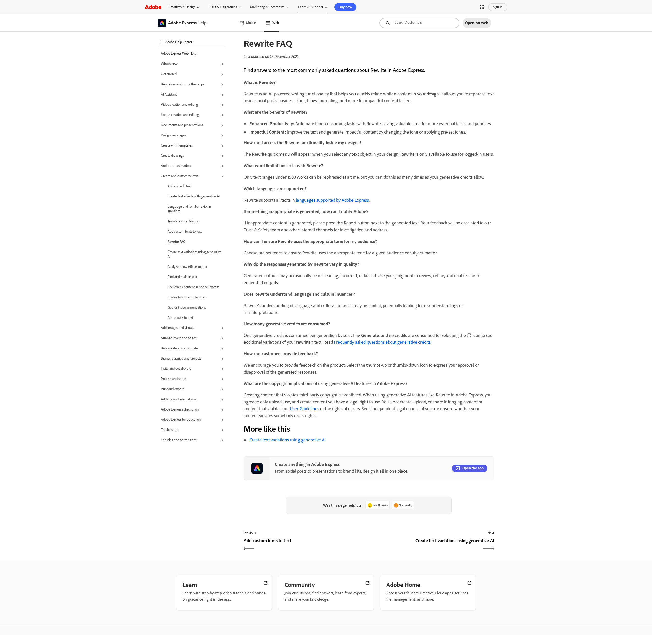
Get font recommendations (187, 307)
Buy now (345, 7)
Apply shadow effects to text (187, 266)
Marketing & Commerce (267, 7)
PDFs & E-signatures (223, 7)
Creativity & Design (182, 7)
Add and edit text (180, 186)
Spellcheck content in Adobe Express (193, 287)
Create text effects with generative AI (194, 196)
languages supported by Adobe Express (332, 200)
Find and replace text (182, 277)
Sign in (498, 7)
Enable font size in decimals (187, 297)
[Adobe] (153, 7)
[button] (482, 7)
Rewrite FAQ (177, 242)
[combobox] (419, 23)
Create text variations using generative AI (194, 254)
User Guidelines (304, 409)
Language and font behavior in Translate (189, 208)
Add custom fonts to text (185, 231)
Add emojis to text (180, 317)
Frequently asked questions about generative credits (382, 342)
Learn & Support (310, 7)
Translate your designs (183, 221)
